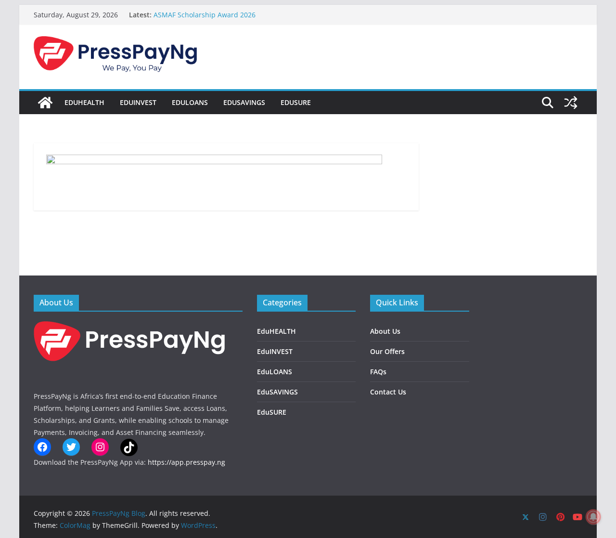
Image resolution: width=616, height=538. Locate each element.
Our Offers (387, 351)
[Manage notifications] (593, 517)
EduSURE (296, 102)
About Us (385, 331)
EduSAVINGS (244, 102)
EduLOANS (190, 102)
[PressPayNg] (130, 327)
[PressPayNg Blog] (45, 102)
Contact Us (388, 391)
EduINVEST (138, 102)
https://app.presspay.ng (186, 462)
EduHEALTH (84, 102)
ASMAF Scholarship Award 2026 (205, 14)
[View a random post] (570, 102)
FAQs (378, 371)
